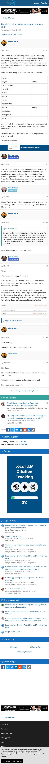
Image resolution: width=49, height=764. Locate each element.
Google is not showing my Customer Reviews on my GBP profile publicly (22, 404)
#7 (47, 363)
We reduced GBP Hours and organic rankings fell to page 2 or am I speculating (25, 526)
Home (3, 746)
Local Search (9, 532)
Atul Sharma (11, 408)
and (13, 321)
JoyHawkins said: (8, 229)
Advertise (4, 729)
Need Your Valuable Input (15, 589)
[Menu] (2, 3)
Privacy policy (5, 738)
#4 (47, 222)
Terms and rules (6, 733)
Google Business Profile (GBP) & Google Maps (31, 408)
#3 (47, 197)
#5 (47, 266)
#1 (47, 50)
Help (2, 742)
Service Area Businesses (13, 574)
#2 (47, 164)
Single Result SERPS (13, 536)
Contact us (4, 724)
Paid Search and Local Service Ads (24, 420)
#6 (47, 337)
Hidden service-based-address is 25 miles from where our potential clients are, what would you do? (26, 568)
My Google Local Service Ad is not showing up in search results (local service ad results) (26, 416)
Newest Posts (10, 521)
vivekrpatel (6, 30)
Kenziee (9, 420)
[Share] (43, 50)
